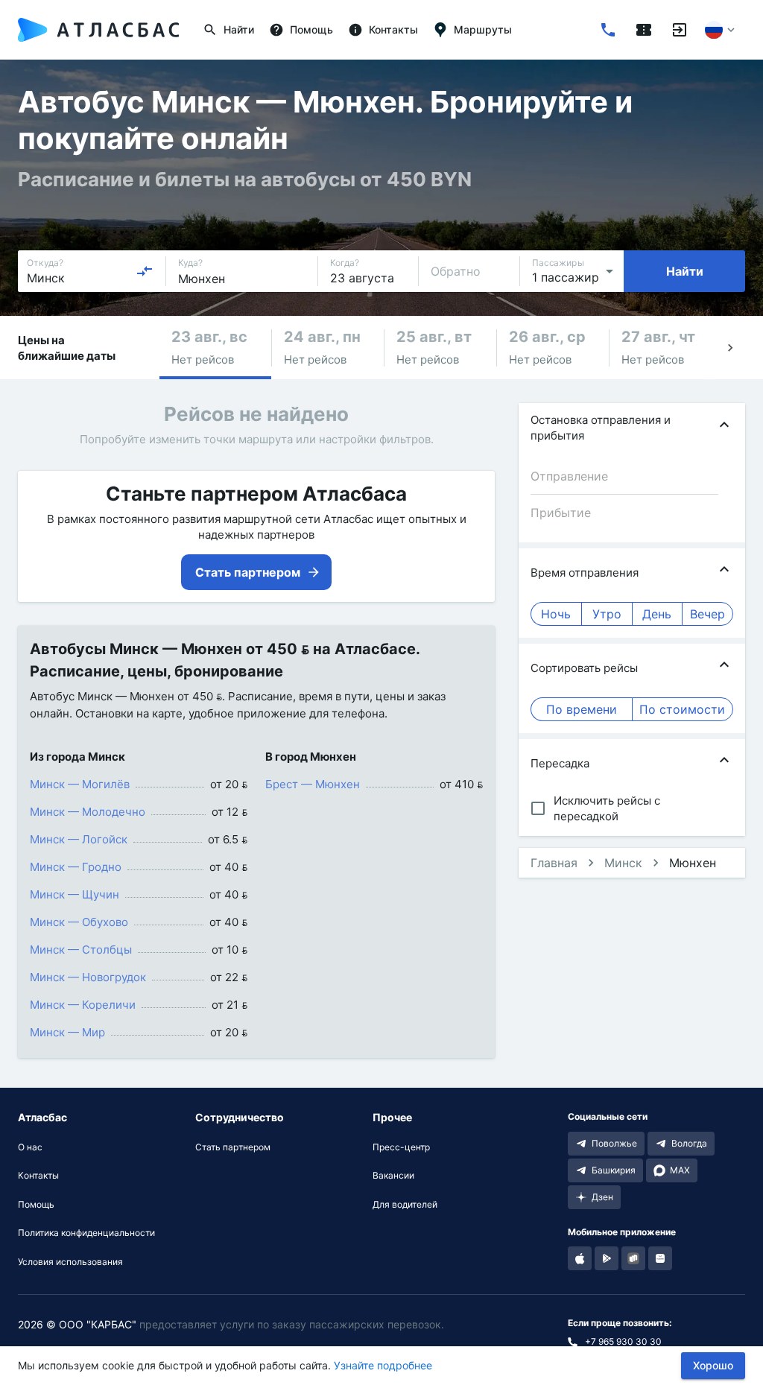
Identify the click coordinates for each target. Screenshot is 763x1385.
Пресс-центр (401, 1147)
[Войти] (679, 30)
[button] (215, 347)
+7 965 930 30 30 (623, 1341)
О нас (30, 1147)
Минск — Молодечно (87, 812)
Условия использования (70, 1262)
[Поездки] (644, 30)
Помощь (36, 1204)
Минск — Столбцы (81, 949)
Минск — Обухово (79, 922)
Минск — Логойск (78, 839)
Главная (554, 862)
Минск (623, 862)
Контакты (38, 1175)
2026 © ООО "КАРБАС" (77, 1324)
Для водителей (405, 1204)
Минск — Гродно (75, 867)
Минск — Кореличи (83, 1005)
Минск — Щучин (74, 894)
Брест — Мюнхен (312, 784)
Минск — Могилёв (80, 784)
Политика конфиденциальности (86, 1233)
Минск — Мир (67, 1032)
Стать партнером (232, 1147)
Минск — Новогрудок (88, 977)
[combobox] (90, 271)
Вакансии (393, 1175)
